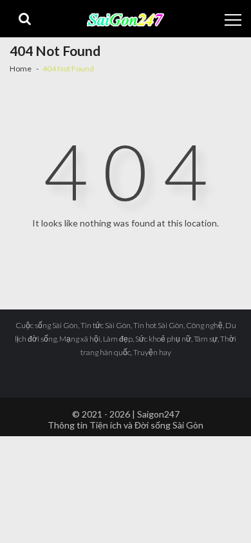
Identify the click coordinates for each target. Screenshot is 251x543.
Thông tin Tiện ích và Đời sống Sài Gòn (125, 424)
